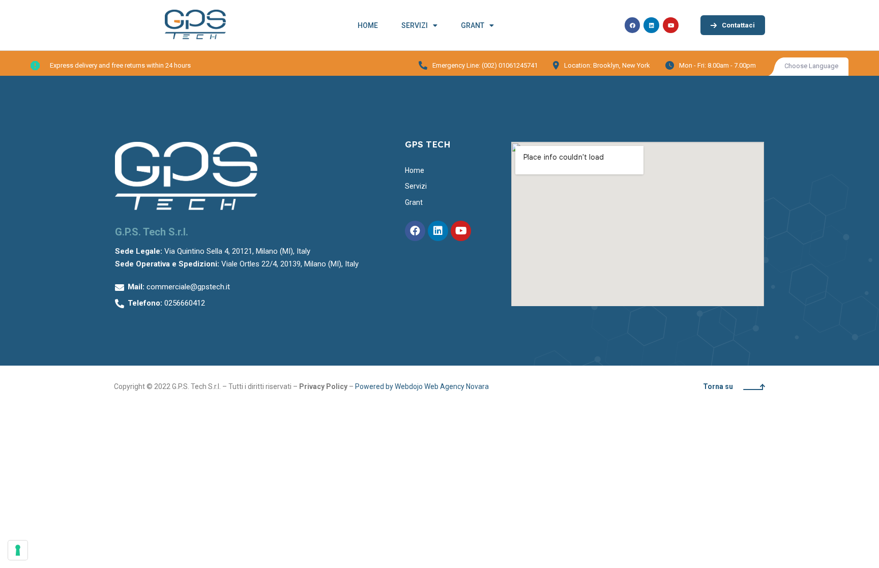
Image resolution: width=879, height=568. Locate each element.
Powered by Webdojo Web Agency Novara (422, 386)
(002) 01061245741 (510, 65)
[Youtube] (671, 25)
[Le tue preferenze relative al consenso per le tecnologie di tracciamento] (17, 550)
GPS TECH (428, 144)
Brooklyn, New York (621, 65)
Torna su (718, 386)
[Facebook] (632, 25)
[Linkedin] (651, 25)
